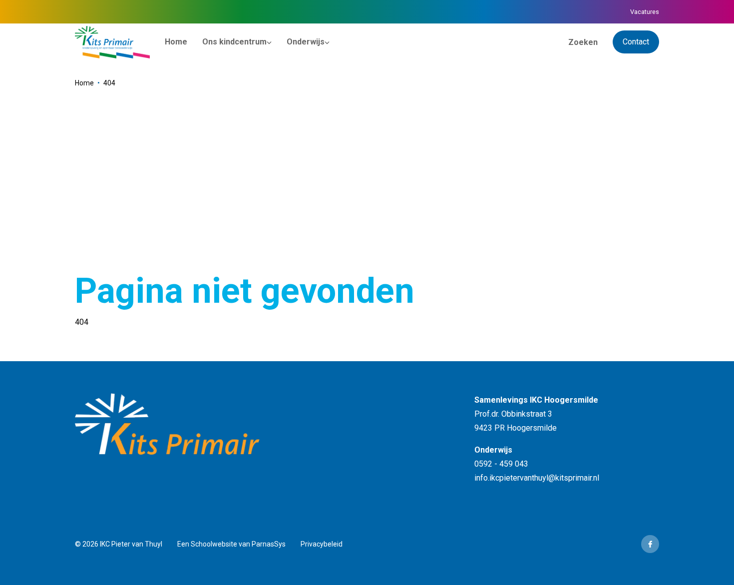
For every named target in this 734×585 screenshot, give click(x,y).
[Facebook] (650, 544)
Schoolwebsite (214, 544)
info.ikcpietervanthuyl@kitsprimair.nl (536, 478)
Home (84, 83)
